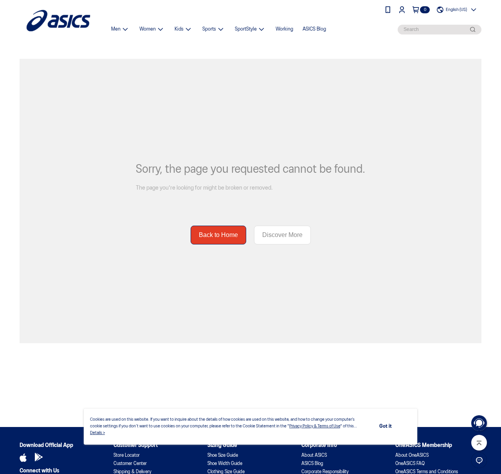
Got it (385, 426)
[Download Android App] (38, 457)
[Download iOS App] (23, 457)
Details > (97, 433)
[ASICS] (58, 20)
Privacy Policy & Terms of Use (314, 426)
